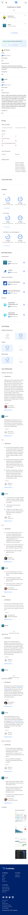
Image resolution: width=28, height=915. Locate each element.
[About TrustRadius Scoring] (2, 55)
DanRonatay (10, 557)
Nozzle (9, 24)
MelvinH (9, 516)
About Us (4, 875)
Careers (3, 878)
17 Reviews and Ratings (12, 26)
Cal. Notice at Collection (7, 906)
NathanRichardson (11, 702)
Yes (5, 45)
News (3, 879)
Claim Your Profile (6, 888)
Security (3, 901)
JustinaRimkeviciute (11, 615)
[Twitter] (10, 897)
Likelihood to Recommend (7, 330)
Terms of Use (5, 900)
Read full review (7, 410)
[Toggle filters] (2, 2)
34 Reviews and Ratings (12, 17)
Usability (3, 342)
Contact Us (4, 881)
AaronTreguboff (10, 405)
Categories (17, 875)
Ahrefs (15, 721)
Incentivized (7, 403)
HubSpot (6, 689)
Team (3, 876)
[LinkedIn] (13, 897)
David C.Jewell (10, 431)
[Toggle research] (6, 2)
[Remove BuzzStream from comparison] (25, 15)
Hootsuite (19, 687)
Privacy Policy (5, 903)
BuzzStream (11, 16)
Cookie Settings (5, 908)
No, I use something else (13, 45)
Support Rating (5, 354)
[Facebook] (6, 897)
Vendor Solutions (5, 887)
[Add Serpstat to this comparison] (24, 271)
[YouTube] (3, 897)
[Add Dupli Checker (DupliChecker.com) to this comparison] (24, 304)
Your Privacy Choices (6, 905)
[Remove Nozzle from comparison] (25, 23)
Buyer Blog (17, 876)
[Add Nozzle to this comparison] (24, 262)
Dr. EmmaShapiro (11, 587)
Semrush (21, 721)
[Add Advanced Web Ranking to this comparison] (24, 283)
